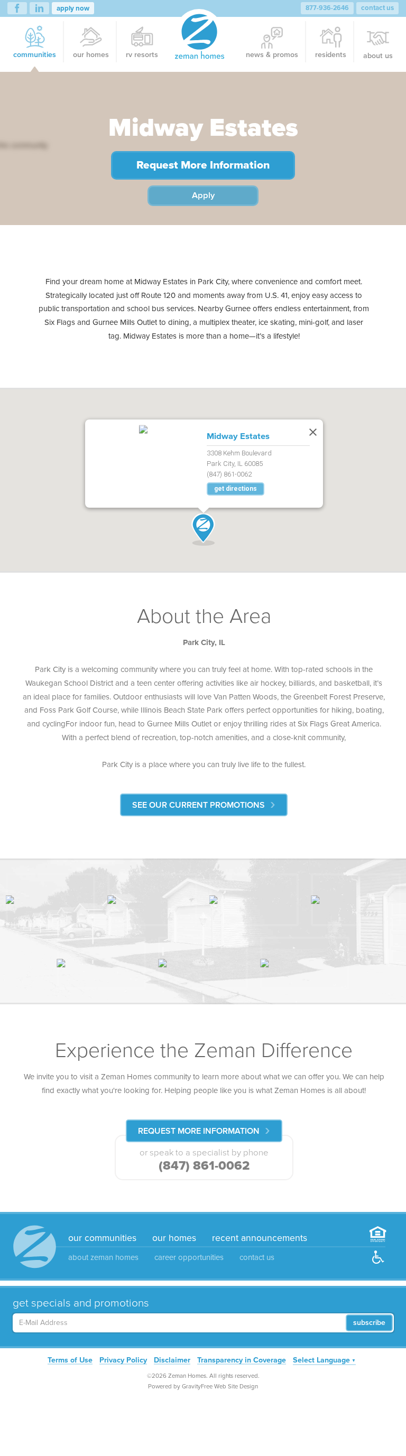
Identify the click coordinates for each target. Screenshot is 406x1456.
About (103, 1257)
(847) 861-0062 (204, 1165)
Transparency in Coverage (241, 1361)
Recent (259, 1238)
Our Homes (91, 54)
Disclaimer (172, 1361)
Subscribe (369, 1322)
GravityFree (197, 1386)
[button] (203, 529)
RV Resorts (142, 54)
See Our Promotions (198, 805)
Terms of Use (70, 1361)
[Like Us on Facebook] (17, 8)
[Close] (310, 429)
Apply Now (73, 8)
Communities (34, 54)
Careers (189, 1257)
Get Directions (235, 488)
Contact (256, 1257)
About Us (378, 55)
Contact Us (377, 8)
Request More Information (203, 165)
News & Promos (272, 54)
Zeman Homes (199, 36)
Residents (330, 54)
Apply (203, 195)
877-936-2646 (327, 8)
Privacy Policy (123, 1361)
